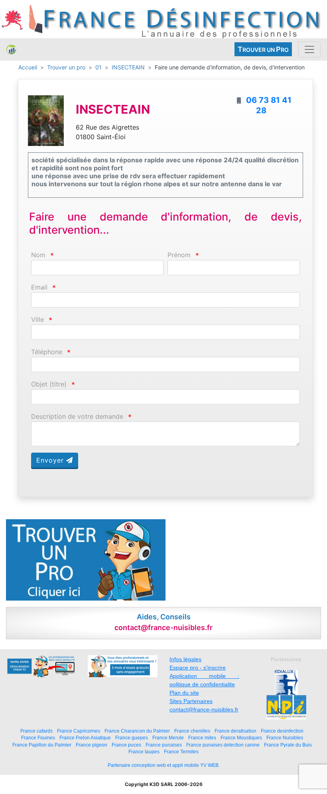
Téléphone (46, 352)
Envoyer (51, 460)
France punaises (164, 744)
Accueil (27, 67)
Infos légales (185, 659)
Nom (38, 255)
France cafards (36, 730)
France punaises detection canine (223, 744)
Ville (37, 320)
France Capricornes (78, 730)
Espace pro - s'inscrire (197, 667)
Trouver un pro (66, 67)
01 (98, 67)
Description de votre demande (77, 417)
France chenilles (192, 730)
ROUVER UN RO (263, 49)
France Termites (181, 751)
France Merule (168, 737)
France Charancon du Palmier (137, 730)
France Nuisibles (284, 737)
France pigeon (91, 744)
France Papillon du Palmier (41, 744)
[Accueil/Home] (11, 49)
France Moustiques (241, 737)
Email (39, 287)
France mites (202, 737)
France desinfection (282, 730)
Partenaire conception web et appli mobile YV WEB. (164, 765)
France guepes (131, 737)
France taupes (144, 751)
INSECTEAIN (128, 67)
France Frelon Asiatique (85, 737)
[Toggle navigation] (309, 49)
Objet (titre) (49, 384)
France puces (126, 744)
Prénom (179, 255)
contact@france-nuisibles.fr (203, 709)
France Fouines (38, 737)
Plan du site (184, 693)
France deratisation (235, 730)
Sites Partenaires (191, 701)
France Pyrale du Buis (288, 744)
